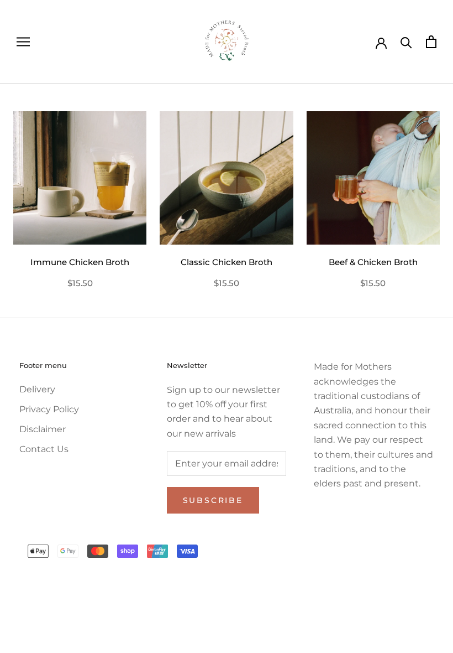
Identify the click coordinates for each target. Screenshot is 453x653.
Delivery (37, 389)
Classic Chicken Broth (226, 262)
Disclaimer (42, 429)
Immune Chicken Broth (79, 262)
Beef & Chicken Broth (373, 262)
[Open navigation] (23, 41)
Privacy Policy (49, 409)
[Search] (406, 42)
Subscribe (213, 500)
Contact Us (44, 449)
